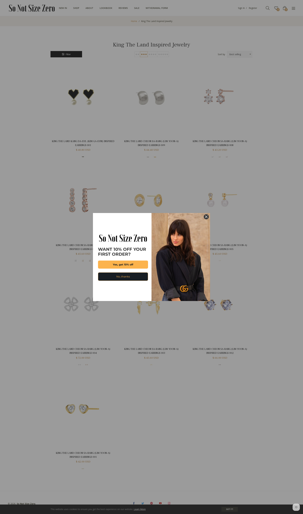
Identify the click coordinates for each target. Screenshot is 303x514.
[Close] (206, 217)
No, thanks (123, 276)
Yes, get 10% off (123, 264)
